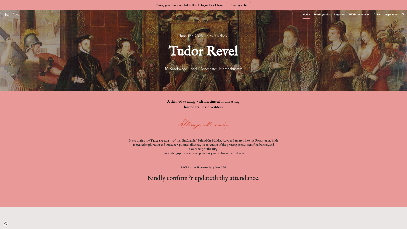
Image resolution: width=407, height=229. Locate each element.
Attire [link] (377, 14)
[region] (203, 5)
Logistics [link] (339, 14)
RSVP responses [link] (359, 14)
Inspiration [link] (391, 14)
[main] (203, 35)
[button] (403, 14)
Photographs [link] (322, 14)
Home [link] (306, 14)
